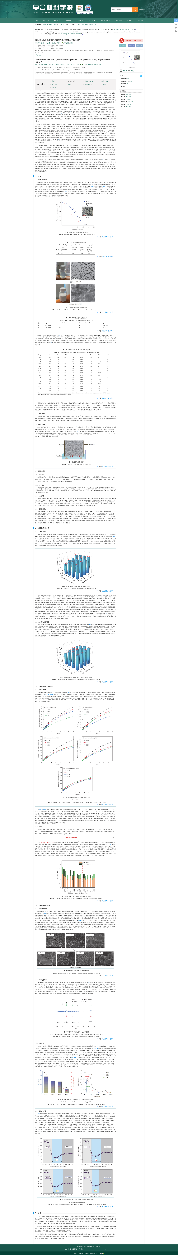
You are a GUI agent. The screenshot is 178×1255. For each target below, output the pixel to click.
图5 (90, 624)
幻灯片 (111, 237)
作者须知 (80, 20)
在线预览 (128, 40)
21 (108, 533)
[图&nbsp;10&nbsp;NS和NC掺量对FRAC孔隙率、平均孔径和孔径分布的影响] (75, 1084)
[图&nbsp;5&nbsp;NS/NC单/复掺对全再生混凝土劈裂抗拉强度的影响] (75, 658)
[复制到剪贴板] (135, 29)
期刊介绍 (46, 20)
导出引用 (131, 46)
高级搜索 (142, 9)
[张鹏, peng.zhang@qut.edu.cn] (60, 42)
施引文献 (72, 84)
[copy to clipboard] (82, 34)
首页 (36, 20)
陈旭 (71, 43)
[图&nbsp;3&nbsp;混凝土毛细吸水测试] (75, 450)
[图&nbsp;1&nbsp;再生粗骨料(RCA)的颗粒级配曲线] (75, 215)
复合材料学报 (47, 24)
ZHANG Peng (74, 64)
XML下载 (139, 46)
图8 (45, 913)
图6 (68, 692)
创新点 (54, 87)
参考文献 (105, 81)
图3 (77, 431)
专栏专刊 (92, 20)
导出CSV (105, 256)
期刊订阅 (119, 20)
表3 (60, 336)
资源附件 (88, 84)
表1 (104, 187)
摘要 (53, 81)
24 (88, 910)
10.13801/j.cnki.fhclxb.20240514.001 (86, 24)
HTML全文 (71, 81)
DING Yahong (88, 64)
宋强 (53, 43)
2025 (55, 24)
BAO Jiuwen (39, 64)
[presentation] (70, 837)
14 (72, 186)
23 (106, 613)
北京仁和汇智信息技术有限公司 (87, 1253)
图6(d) (45, 809)
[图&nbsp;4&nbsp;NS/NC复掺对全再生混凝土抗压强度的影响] (75, 568)
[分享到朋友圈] (176, 31)
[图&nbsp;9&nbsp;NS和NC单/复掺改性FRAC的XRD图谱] (75, 1014)
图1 (92, 187)
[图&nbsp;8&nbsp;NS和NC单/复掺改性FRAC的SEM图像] (75, 951)
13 (83, 182)
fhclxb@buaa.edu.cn (107, 1249)
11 (102, 151)
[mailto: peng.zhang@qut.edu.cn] (82, 64)
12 (102, 159)
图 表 (89, 81)
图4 (114, 536)
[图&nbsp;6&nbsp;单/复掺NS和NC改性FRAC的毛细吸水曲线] (75, 751)
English (140, 20)
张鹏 (57, 43)
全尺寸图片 (105, 237)
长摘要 (103, 84)
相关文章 (55, 84)
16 (80, 404)
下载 (137, 40)
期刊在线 (57, 20)
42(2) (60, 24)
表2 (63, 193)
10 (39, 147)
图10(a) (96, 1048)
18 (77, 426)
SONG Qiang (64, 64)
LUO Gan (47, 64)
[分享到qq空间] (176, 24)
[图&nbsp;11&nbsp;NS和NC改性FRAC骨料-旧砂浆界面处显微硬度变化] (75, 1168)
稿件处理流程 (105, 20)
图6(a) (47, 694)
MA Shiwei (55, 64)
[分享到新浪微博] (176, 27)
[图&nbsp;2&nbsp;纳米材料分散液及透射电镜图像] (75, 284)
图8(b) (80, 920)
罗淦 (42, 43)
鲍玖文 (37, 43)
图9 (89, 982)
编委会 (68, 20)
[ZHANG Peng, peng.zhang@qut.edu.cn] (80, 64)
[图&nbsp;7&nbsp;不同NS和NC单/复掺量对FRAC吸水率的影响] (75, 877)
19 (106, 533)
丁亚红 (66, 43)
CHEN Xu (97, 64)
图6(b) (51, 694)
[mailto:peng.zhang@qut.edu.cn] (62, 42)
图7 (111, 844)
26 (89, 910)
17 (79, 415)
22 (104, 604)
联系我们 (130, 20)
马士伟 (48, 43)
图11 (38, 1114)
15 (51, 342)
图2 (66, 191)
